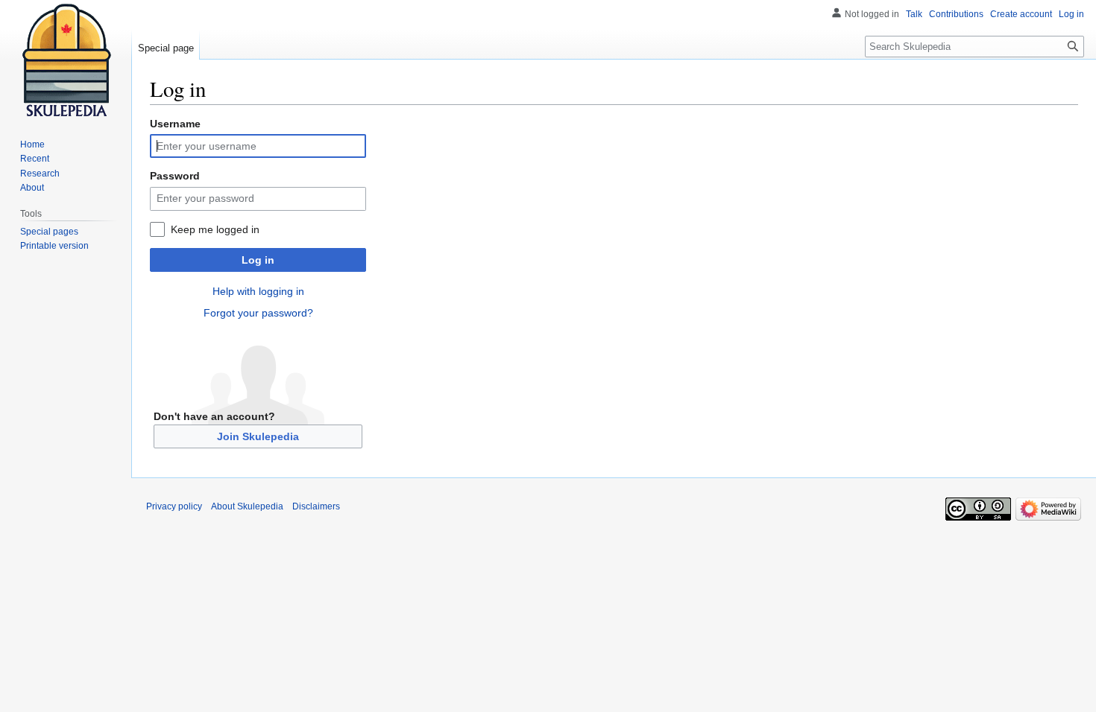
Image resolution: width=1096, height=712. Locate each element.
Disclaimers (316, 506)
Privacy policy (174, 506)
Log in (258, 260)
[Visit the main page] (65, 59)
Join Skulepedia (258, 436)
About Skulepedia (247, 506)
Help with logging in (258, 291)
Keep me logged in (215, 229)
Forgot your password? (258, 313)
